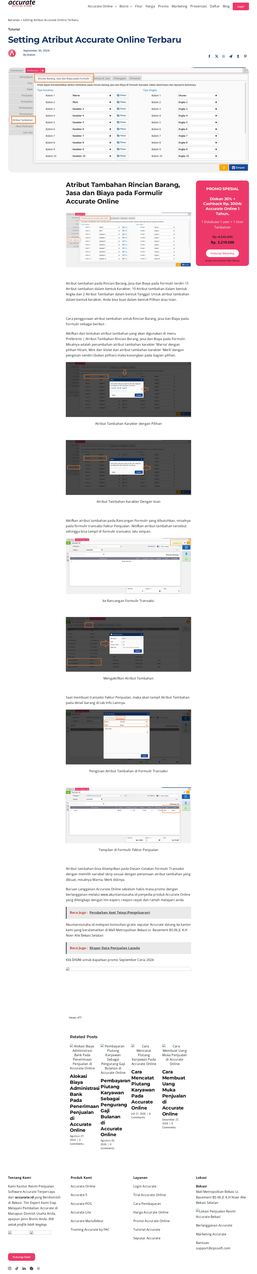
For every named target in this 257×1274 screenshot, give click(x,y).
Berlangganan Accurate (214, 1225)
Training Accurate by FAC (90, 1229)
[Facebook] (209, 56)
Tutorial (14, 29)
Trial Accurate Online (149, 1195)
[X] (216, 56)
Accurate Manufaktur (87, 1221)
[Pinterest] (245, 56)
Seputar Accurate (146, 1238)
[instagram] (9, 1268)
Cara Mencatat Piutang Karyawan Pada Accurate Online (143, 1089)
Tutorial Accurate (146, 1229)
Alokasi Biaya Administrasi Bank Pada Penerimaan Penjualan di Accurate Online (85, 1103)
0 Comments (77, 1142)
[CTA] (128, 968)
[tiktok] (16, 1268)
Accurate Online (83, 1186)
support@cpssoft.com (213, 1248)
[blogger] (31, 1268)
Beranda (14, 20)
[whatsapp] (38, 1268)
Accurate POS (81, 1203)
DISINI (76, 960)
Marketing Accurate (211, 1234)
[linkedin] (24, 1268)
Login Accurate (144, 1186)
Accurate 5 (79, 1195)
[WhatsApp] (223, 56)
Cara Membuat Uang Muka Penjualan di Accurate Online (174, 1093)
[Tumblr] (238, 56)
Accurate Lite (81, 1212)
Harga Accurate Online (150, 1212)
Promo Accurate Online (151, 1221)
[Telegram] (230, 56)
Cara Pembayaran (147, 1203)
